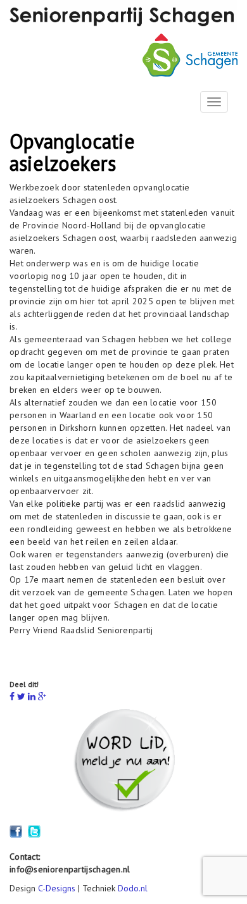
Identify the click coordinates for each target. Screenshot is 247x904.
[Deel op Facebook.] (12, 696)
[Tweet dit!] (21, 696)
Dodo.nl (133, 888)
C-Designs (56, 888)
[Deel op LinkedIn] (31, 696)
